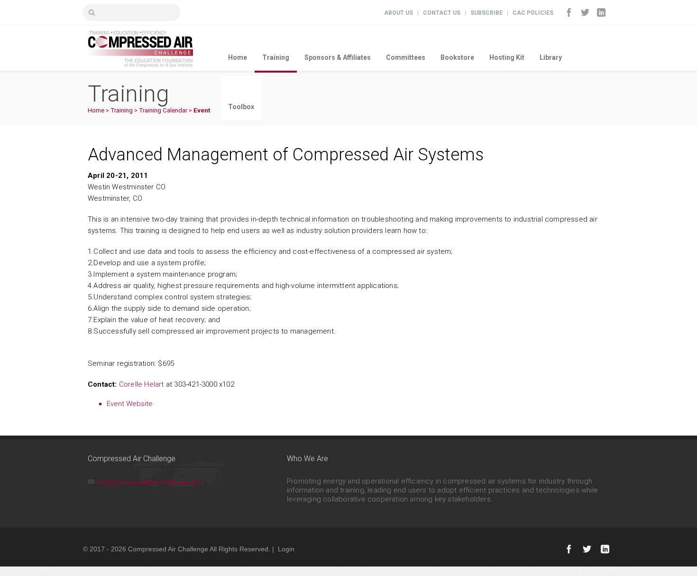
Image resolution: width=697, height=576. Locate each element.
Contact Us (441, 12)
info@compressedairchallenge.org (148, 482)
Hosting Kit (506, 57)
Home (237, 57)
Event (201, 110)
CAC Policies (533, 12)
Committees (405, 57)
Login (286, 549)
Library (551, 57)
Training (275, 57)
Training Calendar (163, 110)
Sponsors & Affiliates (337, 57)
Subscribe (486, 12)
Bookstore (457, 57)
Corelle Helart (141, 384)
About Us (398, 12)
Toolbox (241, 107)
